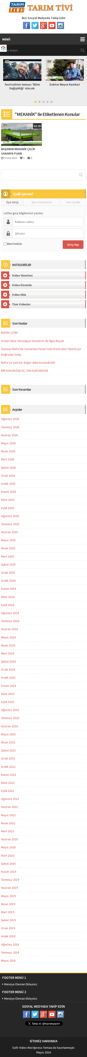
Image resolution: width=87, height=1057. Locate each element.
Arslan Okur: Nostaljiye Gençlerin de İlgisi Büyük (32, 341)
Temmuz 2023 (10, 718)
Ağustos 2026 (10, 419)
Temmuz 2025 (10, 524)
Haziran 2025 (9, 532)
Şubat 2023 (8, 750)
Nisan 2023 (8, 742)
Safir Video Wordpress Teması (32, 1048)
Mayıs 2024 (8, 637)
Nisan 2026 (8, 451)
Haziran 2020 (9, 839)
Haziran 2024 (9, 629)
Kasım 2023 (8, 686)
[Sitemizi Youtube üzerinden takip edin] (52, 25)
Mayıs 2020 (8, 847)
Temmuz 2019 (10, 880)
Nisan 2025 (8, 548)
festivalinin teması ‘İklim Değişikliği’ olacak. (22, 86)
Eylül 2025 (7, 508)
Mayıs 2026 (8, 443)
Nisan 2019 (8, 904)
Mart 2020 (7, 856)
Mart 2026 (7, 459)
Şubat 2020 (8, 864)
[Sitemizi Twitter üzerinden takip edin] (35, 25)
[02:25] (21, 134)
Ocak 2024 (8, 669)
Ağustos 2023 (10, 710)
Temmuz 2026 (10, 427)
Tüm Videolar (21, 304)
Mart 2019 (7, 912)
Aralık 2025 (8, 484)
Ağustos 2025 (10, 516)
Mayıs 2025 (8, 540)
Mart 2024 (7, 653)
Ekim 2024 (7, 597)
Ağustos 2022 (10, 799)
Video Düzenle (22, 285)
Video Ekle (19, 295)
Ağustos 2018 (10, 944)
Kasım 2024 (8, 589)
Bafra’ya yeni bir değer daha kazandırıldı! (28, 363)
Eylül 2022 (7, 791)
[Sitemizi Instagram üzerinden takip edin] (60, 25)
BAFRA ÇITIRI (9, 333)
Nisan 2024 (8, 645)
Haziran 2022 (9, 807)
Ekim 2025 (7, 500)
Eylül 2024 (7, 605)
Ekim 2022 (7, 783)
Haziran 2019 (9, 888)
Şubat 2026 (8, 468)
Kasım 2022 (8, 775)
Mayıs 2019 (8, 896)
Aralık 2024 (8, 581)
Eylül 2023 (7, 702)
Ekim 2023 (7, 694)
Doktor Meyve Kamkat (65, 84)
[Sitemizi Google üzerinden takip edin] (43, 25)
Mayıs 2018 (8, 960)
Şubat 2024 (8, 661)
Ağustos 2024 (10, 613)
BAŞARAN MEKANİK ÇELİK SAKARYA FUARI (18, 151)
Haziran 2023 (9, 726)
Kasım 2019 (8, 872)
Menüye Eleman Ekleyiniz (20, 984)
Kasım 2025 (8, 492)
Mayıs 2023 (8, 734)
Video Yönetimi (22, 275)
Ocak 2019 (8, 928)
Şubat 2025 (8, 564)
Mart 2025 (7, 556)
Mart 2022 (7, 831)
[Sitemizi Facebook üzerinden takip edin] (26, 25)
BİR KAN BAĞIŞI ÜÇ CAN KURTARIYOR (24, 371)
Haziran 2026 (9, 435)
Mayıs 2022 (8, 815)
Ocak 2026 (8, 476)
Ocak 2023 (8, 758)
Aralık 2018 (8, 936)
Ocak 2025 (8, 572)
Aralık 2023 (8, 677)
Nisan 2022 (8, 823)
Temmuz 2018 (10, 952)
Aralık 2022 (8, 767)
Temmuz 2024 (10, 621)
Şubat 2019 (8, 920)
